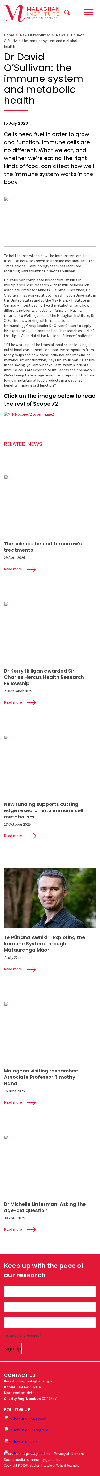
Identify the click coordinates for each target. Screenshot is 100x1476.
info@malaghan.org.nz (35, 1381)
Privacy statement (69, 1453)
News (60, 35)
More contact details (21, 1393)
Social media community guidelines (33, 1459)
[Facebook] (25, 1418)
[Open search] (67, 12)
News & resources (35, 35)
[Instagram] (26, 1430)
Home (9, 35)
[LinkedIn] (24, 1441)
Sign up (12, 1348)
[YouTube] (24, 1453)
